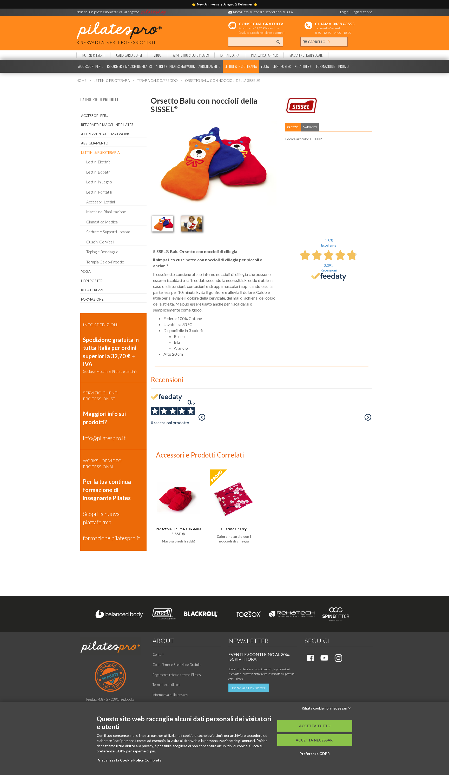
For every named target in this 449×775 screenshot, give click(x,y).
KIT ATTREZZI (304, 66)
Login (344, 12)
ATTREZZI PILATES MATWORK (175, 66)
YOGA (265, 66)
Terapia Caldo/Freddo (105, 262)
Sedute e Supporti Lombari (108, 231)
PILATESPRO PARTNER (264, 55)
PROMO (343, 66)
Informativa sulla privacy (170, 695)
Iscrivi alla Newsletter (249, 688)
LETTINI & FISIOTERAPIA (240, 66)
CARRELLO (318, 42)
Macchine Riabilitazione (106, 211)
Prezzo (293, 127)
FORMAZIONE (325, 66)
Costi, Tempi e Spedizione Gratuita (177, 665)
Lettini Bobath (98, 172)
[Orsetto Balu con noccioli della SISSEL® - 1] (162, 223)
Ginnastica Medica (102, 222)
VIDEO (157, 55)
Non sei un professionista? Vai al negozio (108, 12)
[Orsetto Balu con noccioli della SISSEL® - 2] (191, 223)
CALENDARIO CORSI (129, 55)
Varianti (310, 127)
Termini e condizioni (166, 685)
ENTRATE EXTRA (229, 55)
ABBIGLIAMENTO (210, 66)
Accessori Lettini (100, 202)
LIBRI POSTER (282, 66)
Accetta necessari (315, 740)
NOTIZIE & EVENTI (93, 55)
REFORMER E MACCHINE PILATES (129, 66)
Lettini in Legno (99, 182)
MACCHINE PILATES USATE (305, 55)
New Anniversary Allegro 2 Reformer (225, 4)
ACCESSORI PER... (90, 66)
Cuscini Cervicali (100, 242)
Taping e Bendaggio (102, 251)
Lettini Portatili (99, 192)
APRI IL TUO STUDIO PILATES (191, 55)
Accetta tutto (315, 726)
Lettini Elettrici (98, 162)
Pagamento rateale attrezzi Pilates (177, 675)
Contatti (158, 654)
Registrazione (362, 12)
